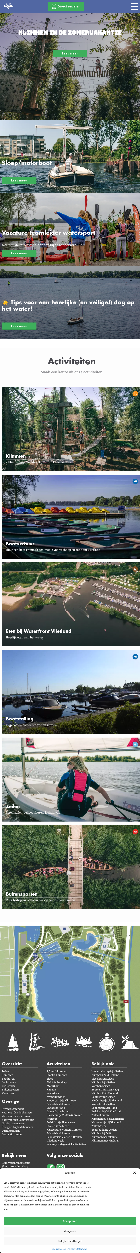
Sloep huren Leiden (103, 1078)
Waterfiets (53, 1093)
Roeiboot (52, 1118)
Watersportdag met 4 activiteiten (66, 1144)
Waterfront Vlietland (104, 1104)
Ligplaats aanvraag (13, 1123)
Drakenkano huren (58, 1111)
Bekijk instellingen (70, 1241)
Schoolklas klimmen (59, 1104)
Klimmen (7, 1075)
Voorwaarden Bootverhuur (18, 1119)
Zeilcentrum (99, 1126)
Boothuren (8, 1078)
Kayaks (51, 1089)
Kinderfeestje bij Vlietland (107, 1100)
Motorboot (53, 1086)
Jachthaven (9, 1082)
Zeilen (5, 1071)
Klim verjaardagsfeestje (16, 1162)
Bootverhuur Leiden (103, 1096)
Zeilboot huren (100, 1115)
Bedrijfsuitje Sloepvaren (61, 1122)
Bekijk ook (103, 1063)
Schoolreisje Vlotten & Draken (64, 1137)
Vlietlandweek (55, 1140)
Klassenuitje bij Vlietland (106, 1122)
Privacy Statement (77, 1248)
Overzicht (12, 1063)
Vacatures (8, 1093)
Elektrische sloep (57, 1082)
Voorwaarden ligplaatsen (17, 1112)
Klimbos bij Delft (101, 1133)
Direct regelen (69, 6)
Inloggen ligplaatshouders (17, 1127)
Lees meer (70, 53)
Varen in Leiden (101, 1086)
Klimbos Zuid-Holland (105, 1093)
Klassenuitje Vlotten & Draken (64, 1115)
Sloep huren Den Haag (15, 1166)
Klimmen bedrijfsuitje (105, 1137)
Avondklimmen (56, 1096)
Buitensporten (10, 1089)
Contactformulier (12, 1134)
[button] (134, 1173)
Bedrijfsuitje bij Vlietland (106, 1111)
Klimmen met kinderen (105, 1140)
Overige (10, 1101)
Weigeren (70, 1231)
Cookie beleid (59, 1248)
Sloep (50, 1078)
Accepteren (70, 1221)
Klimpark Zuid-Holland (105, 1075)
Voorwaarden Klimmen (16, 1116)
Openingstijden (11, 1130)
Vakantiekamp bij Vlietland (108, 1071)
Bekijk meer (14, 1155)
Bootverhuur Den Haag (105, 1089)
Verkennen (8, 1086)
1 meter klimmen (57, 1075)
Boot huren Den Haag (104, 1107)
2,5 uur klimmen (57, 1071)
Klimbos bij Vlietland (104, 1082)
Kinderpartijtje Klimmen (61, 1100)
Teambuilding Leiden (104, 1129)
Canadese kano (56, 1107)
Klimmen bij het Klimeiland (108, 1118)
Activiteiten (58, 1063)
